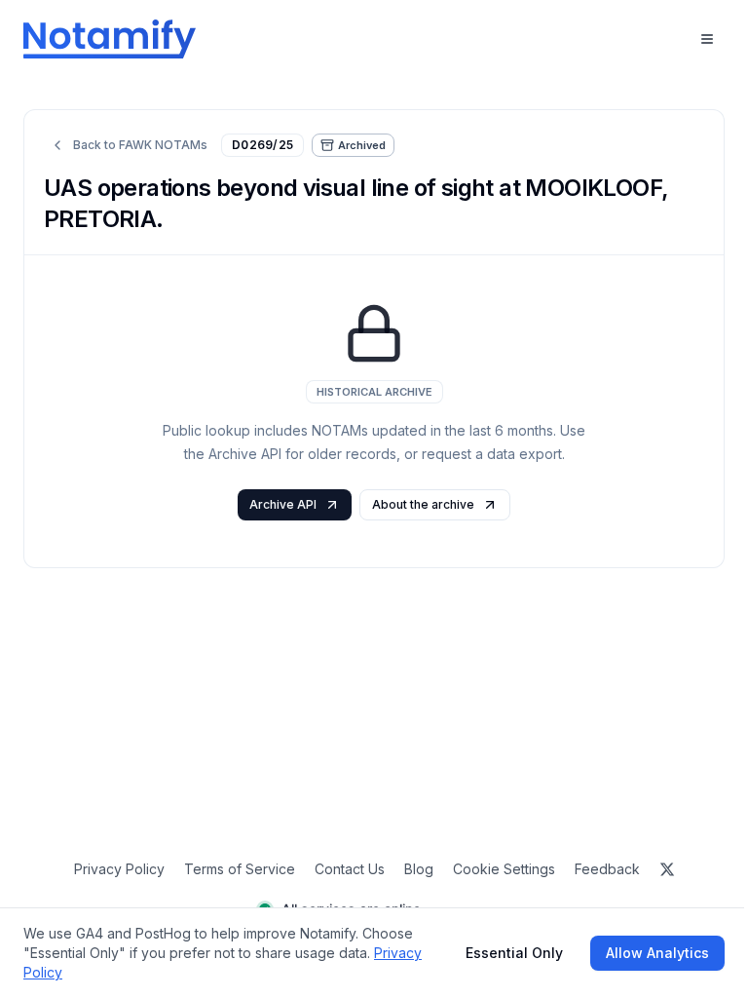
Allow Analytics (657, 952)
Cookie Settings (504, 869)
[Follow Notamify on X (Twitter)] (667, 869)
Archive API (283, 504)
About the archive (423, 504)
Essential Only (514, 952)
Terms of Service (239, 869)
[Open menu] (707, 39)
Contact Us (350, 869)
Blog (418, 869)
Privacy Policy (119, 869)
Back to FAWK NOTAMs (140, 144)
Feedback (607, 869)
